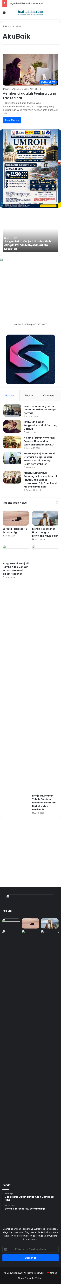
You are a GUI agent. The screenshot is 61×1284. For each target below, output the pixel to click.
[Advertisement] (30, 292)
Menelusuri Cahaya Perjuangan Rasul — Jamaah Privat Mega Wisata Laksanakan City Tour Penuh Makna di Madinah (41, 479)
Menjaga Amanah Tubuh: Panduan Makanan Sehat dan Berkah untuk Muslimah (44, 802)
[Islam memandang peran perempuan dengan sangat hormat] (12, 410)
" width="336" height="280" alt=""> (30, 324)
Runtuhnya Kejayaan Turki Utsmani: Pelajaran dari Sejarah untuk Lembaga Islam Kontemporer (39, 459)
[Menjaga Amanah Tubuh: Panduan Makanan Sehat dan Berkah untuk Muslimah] (45, 668)
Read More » (12, 120)
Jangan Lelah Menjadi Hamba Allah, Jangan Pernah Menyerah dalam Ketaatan (27, 245)
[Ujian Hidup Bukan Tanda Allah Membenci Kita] (11, 923)
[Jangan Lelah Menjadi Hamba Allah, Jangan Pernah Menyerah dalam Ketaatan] (16, 552)
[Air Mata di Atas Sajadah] (50, 935)
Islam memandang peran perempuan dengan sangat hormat (40, 409)
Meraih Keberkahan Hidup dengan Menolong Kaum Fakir (45, 532)
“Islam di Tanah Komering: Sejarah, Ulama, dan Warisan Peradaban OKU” (39, 441)
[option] (30, 234)
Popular (9, 395)
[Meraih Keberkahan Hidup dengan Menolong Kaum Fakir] (45, 518)
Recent (29, 395)
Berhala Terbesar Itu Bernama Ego (15, 530)
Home (8, 26)
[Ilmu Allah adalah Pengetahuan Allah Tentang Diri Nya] (12, 426)
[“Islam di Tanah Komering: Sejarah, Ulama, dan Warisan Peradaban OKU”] (12, 442)
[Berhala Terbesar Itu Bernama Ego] (16, 518)
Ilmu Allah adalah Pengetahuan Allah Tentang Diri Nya (40, 425)
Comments (49, 395)
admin (8, 89)
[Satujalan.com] (31, 12)
